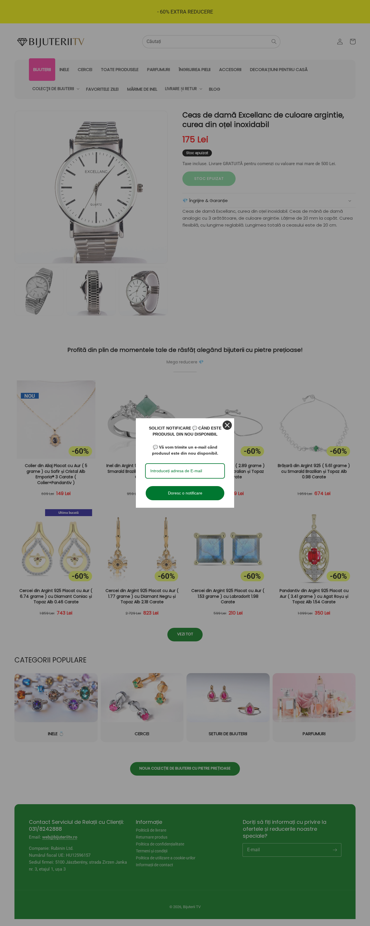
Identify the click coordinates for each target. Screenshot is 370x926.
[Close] (227, 425)
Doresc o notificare (185, 493)
